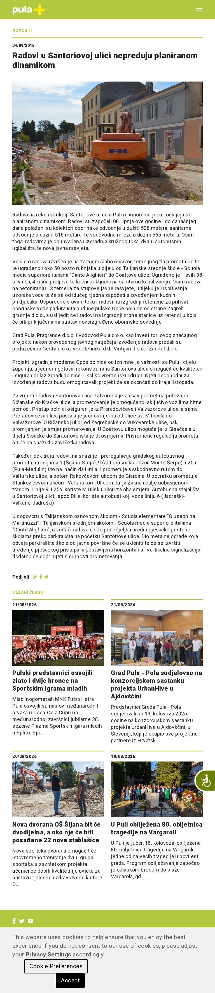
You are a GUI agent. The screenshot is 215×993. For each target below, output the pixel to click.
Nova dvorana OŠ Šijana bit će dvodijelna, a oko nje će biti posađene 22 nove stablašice (56, 832)
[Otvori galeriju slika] (193, 196)
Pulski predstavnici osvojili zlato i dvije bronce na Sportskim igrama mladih (52, 680)
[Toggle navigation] (198, 9)
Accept (70, 980)
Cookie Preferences (56, 966)
